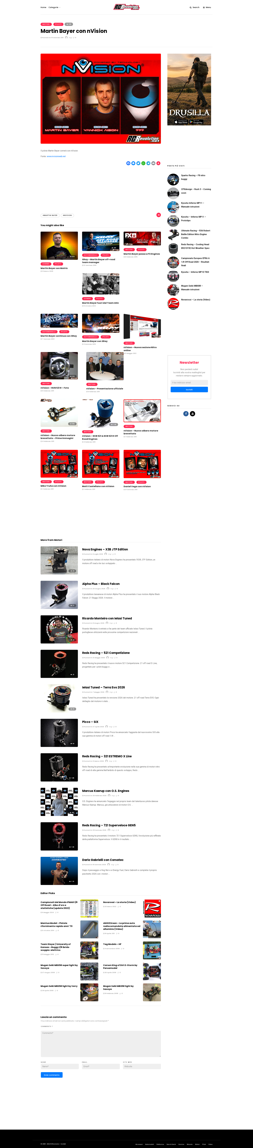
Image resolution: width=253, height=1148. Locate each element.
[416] (59, 327)
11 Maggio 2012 (130, 353)
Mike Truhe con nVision (53, 485)
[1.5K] (59, 850)
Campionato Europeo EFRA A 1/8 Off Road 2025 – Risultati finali (195, 262)
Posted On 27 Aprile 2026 (93, 727)
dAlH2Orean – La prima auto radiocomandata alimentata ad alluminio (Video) (121, 926)
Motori (46, 24)
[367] (100, 477)
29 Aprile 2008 (47, 990)
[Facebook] (186, 413)
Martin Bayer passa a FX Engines (142, 253)
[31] (59, 608)
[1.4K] (100, 427)
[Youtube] (192, 413)
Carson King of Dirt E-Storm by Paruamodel (120, 967)
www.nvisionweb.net (56, 156)
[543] (100, 250)
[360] (100, 332)
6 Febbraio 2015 (131, 257)
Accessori (139, 1144)
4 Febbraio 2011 (48, 441)
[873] (59, 259)
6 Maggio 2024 (48, 912)
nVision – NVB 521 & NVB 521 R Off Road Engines (100, 437)
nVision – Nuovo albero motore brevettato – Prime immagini (58, 437)
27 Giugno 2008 (48, 972)
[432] (59, 378)
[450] (142, 477)
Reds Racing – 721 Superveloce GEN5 (109, 825)
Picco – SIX (90, 722)
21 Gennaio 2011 (131, 489)
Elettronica (160, 1144)
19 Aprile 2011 (109, 933)
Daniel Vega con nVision (137, 486)
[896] (59, 426)
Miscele (190, 1144)
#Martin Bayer (50, 215)
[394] (142, 338)
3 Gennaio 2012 (89, 344)
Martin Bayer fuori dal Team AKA (100, 302)
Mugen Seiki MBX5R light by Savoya (118, 988)
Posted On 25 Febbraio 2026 (94, 796)
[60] (59, 746)
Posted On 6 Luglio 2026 (93, 554)
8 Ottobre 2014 (89, 306)
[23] (59, 677)
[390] (100, 293)
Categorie (53, 7)
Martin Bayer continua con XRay (59, 335)
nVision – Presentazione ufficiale (104, 388)
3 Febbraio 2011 (89, 442)
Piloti (58, 24)
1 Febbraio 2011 (131, 437)
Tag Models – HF (112, 944)
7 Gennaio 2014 (48, 339)
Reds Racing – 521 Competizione (106, 653)
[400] (142, 244)
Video (210, 1144)
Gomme (46, 264)
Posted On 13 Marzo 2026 (93, 761)
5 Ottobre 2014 (48, 930)
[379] (105, 379)
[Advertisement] (101, 187)
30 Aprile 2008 (110, 972)
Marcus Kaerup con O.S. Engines (105, 791)
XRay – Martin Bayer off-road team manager (98, 261)
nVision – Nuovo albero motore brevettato (141, 432)
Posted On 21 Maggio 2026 (94, 658)
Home (43, 7)
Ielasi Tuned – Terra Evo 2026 (103, 687)
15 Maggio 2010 (48, 954)
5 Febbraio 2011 (48, 391)
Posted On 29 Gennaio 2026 (94, 830)
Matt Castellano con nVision (98, 486)
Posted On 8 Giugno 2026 (93, 623)
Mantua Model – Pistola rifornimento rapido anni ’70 (56, 925)
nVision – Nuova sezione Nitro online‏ (140, 349)
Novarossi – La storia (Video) (119, 902)
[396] (142, 421)
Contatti (63, 1144)
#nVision (67, 215)
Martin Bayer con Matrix (54, 268)
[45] (59, 712)
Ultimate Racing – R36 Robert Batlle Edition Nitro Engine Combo (195, 234)
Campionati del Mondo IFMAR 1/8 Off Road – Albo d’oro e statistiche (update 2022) (59, 905)
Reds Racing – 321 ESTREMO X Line (107, 756)
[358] (59, 477)
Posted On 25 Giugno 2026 (94, 589)
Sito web (127, 1062)
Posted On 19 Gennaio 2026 (94, 865)
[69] (59, 573)
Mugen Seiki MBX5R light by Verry (59, 986)
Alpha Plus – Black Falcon (101, 584)
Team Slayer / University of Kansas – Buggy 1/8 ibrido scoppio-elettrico (56, 947)
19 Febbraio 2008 (111, 993)
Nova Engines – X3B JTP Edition (105, 549)
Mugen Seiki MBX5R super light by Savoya (59, 967)
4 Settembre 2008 (112, 949)
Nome (43, 1062)
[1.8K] (59, 781)
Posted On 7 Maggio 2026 (93, 692)
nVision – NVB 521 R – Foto (55, 387)
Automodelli (90, 255)
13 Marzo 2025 (47, 271)
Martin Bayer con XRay (95, 341)
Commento (47, 1026)
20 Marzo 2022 (110, 906)
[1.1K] (59, 884)
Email (84, 1062)
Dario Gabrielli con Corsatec (103, 860)
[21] (59, 643)
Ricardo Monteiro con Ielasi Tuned (107, 618)
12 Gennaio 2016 (89, 265)
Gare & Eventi (171, 1144)
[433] (59, 815)
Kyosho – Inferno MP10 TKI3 (195, 272)
